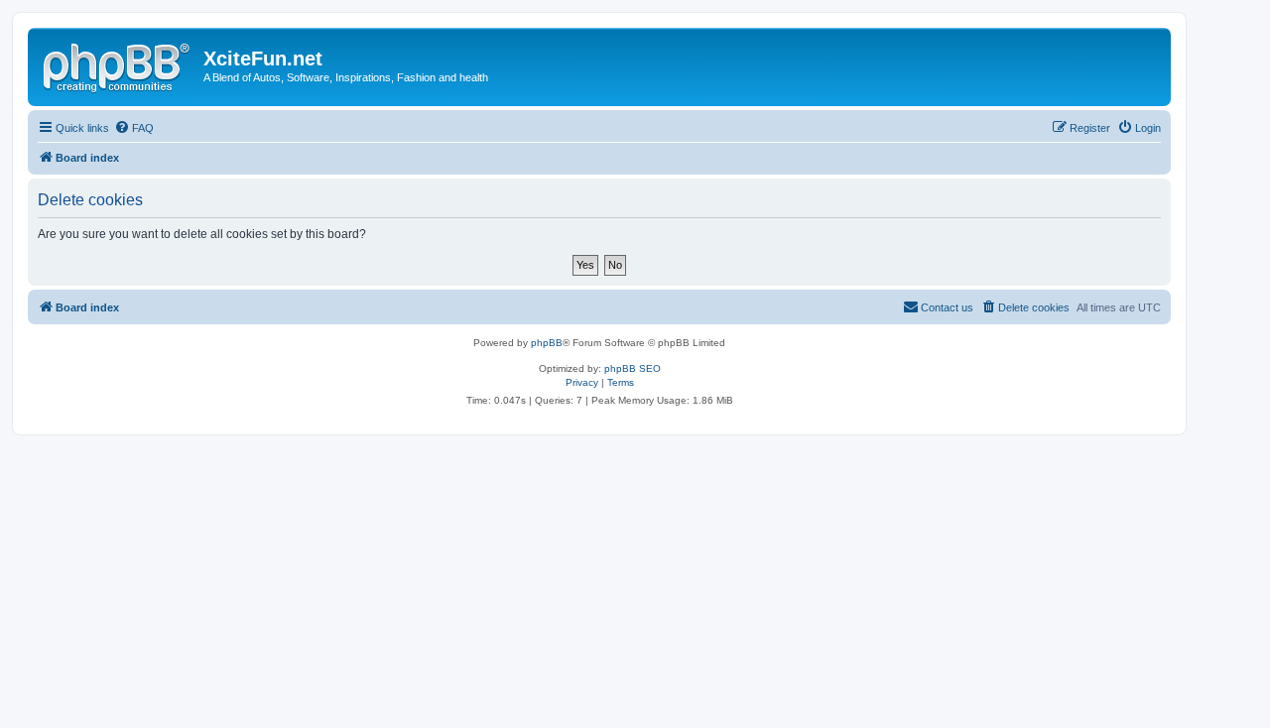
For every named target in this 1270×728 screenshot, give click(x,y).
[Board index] (118, 64)
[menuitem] (134, 128)
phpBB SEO (632, 368)
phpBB (547, 342)
